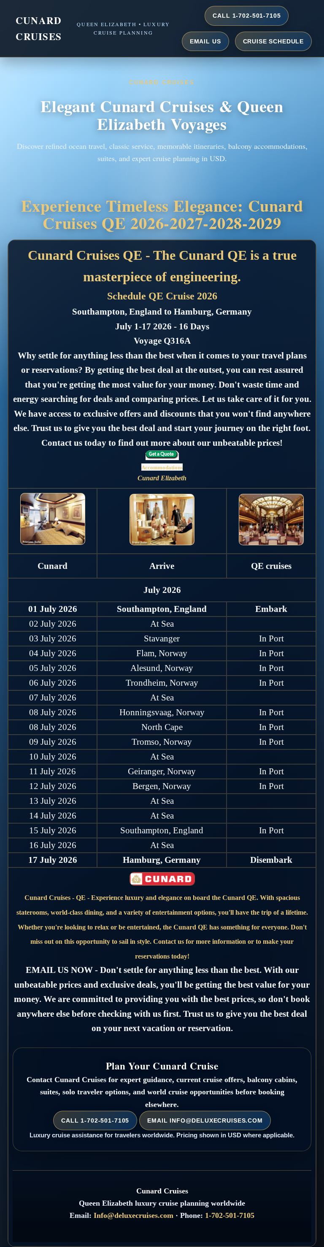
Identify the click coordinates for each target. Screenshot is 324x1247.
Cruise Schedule (273, 41)
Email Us (205, 41)
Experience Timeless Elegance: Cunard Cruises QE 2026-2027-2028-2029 (162, 214)
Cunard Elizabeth (162, 478)
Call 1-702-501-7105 (247, 15)
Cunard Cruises (39, 28)
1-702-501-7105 (229, 1215)
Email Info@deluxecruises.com (205, 1120)
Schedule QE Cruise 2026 (162, 296)
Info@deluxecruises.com (133, 1215)
